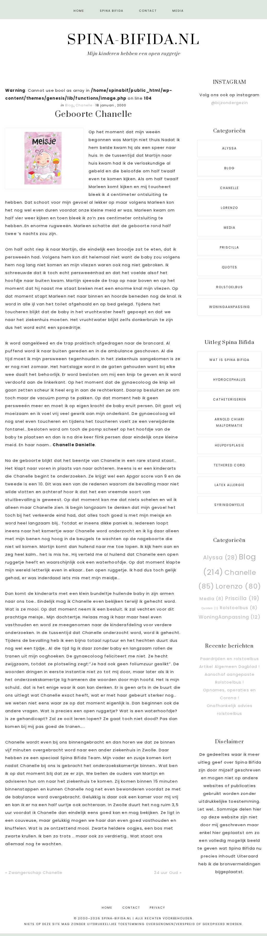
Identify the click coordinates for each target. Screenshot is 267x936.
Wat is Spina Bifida (229, 360)
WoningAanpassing (229, 307)
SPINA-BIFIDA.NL (133, 40)
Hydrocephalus (229, 379)
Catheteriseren (229, 399)
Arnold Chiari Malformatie (230, 422)
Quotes (229, 267)
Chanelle (84, 105)
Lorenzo (229, 208)
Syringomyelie (229, 505)
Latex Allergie (230, 485)
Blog (69, 105)
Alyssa (229, 148)
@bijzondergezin (229, 102)
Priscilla (229, 247)
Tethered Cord (229, 465)
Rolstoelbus (229, 287)
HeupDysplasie (229, 445)
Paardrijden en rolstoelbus (229, 658)
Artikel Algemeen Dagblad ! (229, 666)
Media (229, 227)
